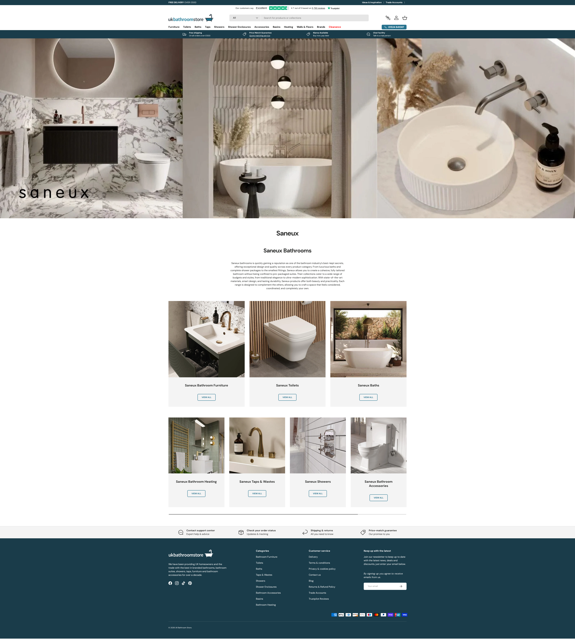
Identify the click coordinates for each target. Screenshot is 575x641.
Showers (219, 26)
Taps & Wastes (264, 574)
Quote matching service (259, 35)
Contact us (315, 574)
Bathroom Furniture (266, 556)
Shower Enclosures (239, 26)
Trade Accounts (394, 2)
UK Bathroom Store (183, 627)
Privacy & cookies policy (322, 568)
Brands (321, 26)
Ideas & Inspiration (372, 2)
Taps (208, 26)
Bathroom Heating (266, 604)
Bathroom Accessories (268, 592)
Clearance (335, 26)
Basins (276, 26)
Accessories (261, 26)
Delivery (313, 556)
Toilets (187, 26)
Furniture (174, 26)
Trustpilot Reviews (319, 598)
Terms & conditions (319, 562)
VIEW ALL (206, 397)
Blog (311, 580)
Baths (198, 26)
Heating (288, 26)
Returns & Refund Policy (322, 586)
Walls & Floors (305, 26)
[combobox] (299, 18)
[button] (404, 18)
